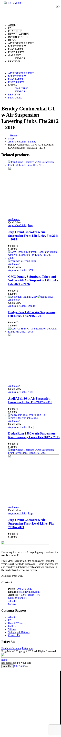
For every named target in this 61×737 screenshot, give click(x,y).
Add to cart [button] (14, 219)
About (11, 617)
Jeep (30, 225)
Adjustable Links (17, 225)
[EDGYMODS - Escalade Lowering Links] (13, 3)
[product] (34, 189)
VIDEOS (20, 58)
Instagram (27, 648)
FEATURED (15, 31)
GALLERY (14, 55)
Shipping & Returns (18, 632)
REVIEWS (14, 61)
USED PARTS (16, 52)
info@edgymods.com (27, 591)
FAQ (11, 28)
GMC (31, 270)
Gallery (12, 626)
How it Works (15, 623)
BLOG (12, 40)
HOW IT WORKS (18, 34)
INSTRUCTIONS (18, 37)
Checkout (19, 665)
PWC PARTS (15, 49)
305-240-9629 (24, 588)
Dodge (31, 305)
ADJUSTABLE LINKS (21, 43)
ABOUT (13, 25)
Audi (30, 392)
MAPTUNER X (17, 46)
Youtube (16, 648)
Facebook (6, 648)
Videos (12, 629)
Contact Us (14, 635)
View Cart (7, 666)
